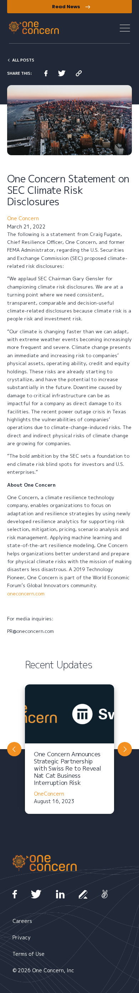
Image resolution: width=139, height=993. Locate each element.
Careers (22, 921)
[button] (46, 73)
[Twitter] (36, 894)
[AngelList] (104, 894)
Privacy (21, 937)
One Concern (23, 218)
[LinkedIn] (60, 894)
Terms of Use (28, 953)
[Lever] (83, 894)
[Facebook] (14, 894)
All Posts (23, 60)
